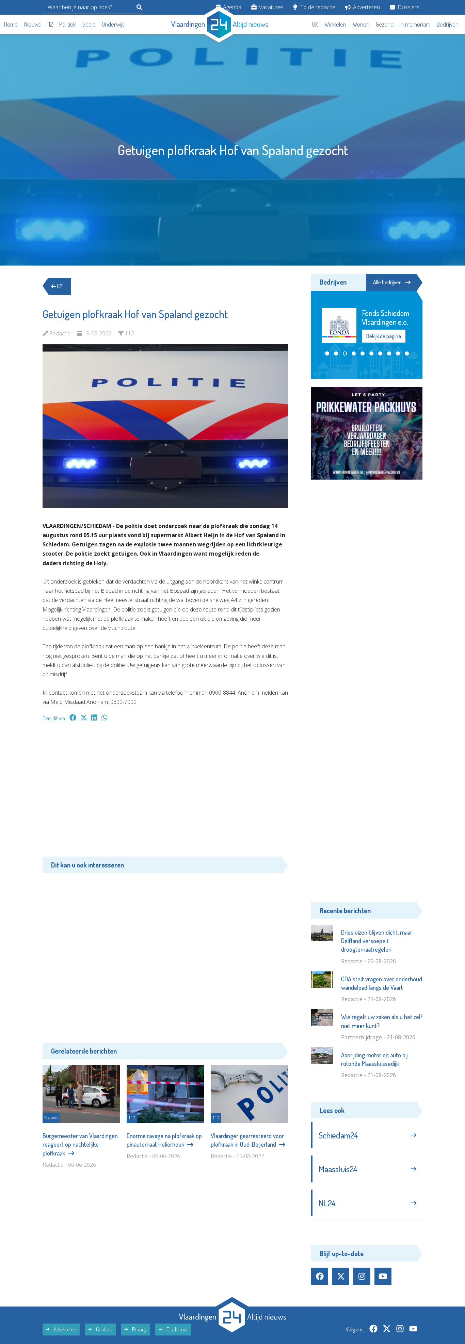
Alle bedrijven (387, 282)
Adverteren (366, 7)
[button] (327, 353)
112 (50, 24)
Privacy (139, 1329)
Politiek (67, 24)
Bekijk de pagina (383, 336)
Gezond (385, 24)
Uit (315, 24)
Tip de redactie (316, 7)
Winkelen (335, 24)
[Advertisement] (165, 792)
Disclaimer (176, 1329)
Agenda (231, 7)
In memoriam (415, 24)
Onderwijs (113, 24)
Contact (103, 1329)
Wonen (361, 24)
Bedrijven (448, 24)
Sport (88, 24)
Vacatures (271, 7)
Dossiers (407, 7)
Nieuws (32, 24)
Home (11, 24)
